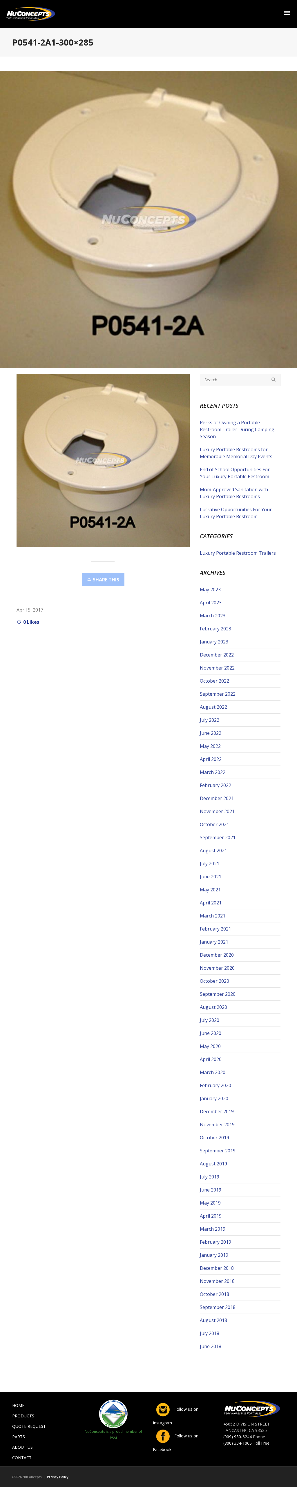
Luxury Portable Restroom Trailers (238, 553)
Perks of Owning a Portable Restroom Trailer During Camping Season (237, 429)
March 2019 (212, 1229)
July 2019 (209, 1177)
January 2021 (214, 942)
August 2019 (213, 1163)
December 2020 (217, 955)
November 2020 (217, 968)
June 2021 (210, 876)
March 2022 (212, 772)
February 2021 (215, 929)
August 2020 (213, 1007)
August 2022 (213, 707)
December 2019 (217, 1111)
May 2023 (210, 589)
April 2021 (211, 903)
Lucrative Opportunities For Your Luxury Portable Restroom (236, 513)
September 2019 (218, 1150)
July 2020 (209, 1020)
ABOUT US (22, 1447)
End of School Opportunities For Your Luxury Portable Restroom (235, 473)
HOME (18, 1405)
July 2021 (209, 863)
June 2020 (210, 1033)
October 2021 (214, 824)
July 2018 (209, 1333)
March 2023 (212, 615)
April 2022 (211, 759)
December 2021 (217, 798)
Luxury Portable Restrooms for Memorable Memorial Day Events (236, 453)
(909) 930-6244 (237, 1436)
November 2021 (217, 811)
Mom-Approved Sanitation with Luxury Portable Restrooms (234, 493)
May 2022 (210, 746)
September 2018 (218, 1307)
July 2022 (209, 720)
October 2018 (214, 1294)
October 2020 (214, 981)
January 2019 (214, 1255)
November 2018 (217, 1281)
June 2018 (210, 1346)
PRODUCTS (23, 1416)
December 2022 (217, 655)
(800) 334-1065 (237, 1443)
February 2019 (215, 1242)
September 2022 (218, 694)
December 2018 (217, 1268)
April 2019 (211, 1216)
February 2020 (215, 1085)
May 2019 (210, 1203)
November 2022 (217, 668)
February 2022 (215, 785)
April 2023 (211, 602)
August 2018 (213, 1320)
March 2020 (212, 1072)
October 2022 (214, 681)
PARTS (18, 1436)
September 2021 (218, 837)
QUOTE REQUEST (29, 1426)
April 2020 (211, 1059)
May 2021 (210, 889)
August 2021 (213, 850)
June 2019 (210, 1190)
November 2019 (217, 1124)
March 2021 (212, 916)
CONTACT (22, 1457)
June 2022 (210, 733)
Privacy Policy (57, 1477)
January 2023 (214, 642)
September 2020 (218, 994)
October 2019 (214, 1137)
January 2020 (214, 1098)
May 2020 (210, 1046)
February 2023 (215, 628)
